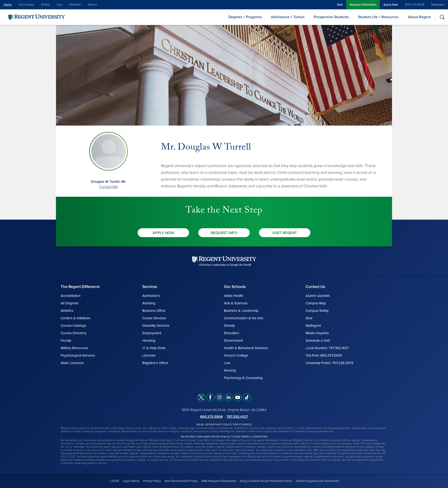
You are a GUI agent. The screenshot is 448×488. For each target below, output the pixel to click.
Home (7, 5)
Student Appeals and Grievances (317, 481)
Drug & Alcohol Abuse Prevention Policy (266, 481)
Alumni (92, 5)
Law (59, 5)
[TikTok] (247, 397)
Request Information (363, 5)
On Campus (26, 5)
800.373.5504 (414, 5)
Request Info (224, 233)
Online (45, 5)
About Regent (419, 17)
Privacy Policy (152, 481)
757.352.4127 (237, 416)
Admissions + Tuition (287, 17)
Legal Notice (131, 481)
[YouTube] (238, 397)
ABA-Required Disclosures (218, 481)
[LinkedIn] (228, 397)
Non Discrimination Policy (181, 481)
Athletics (75, 5)
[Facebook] (210, 397)
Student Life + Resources (378, 17)
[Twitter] (201, 397)
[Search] (442, 17)
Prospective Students (331, 17)
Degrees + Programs (245, 17)
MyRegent (437, 5)
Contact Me (108, 186)
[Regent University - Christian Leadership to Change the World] (224, 261)
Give (340, 5)
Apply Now (390, 5)
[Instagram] (219, 397)
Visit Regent (284, 233)
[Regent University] (36, 17)
